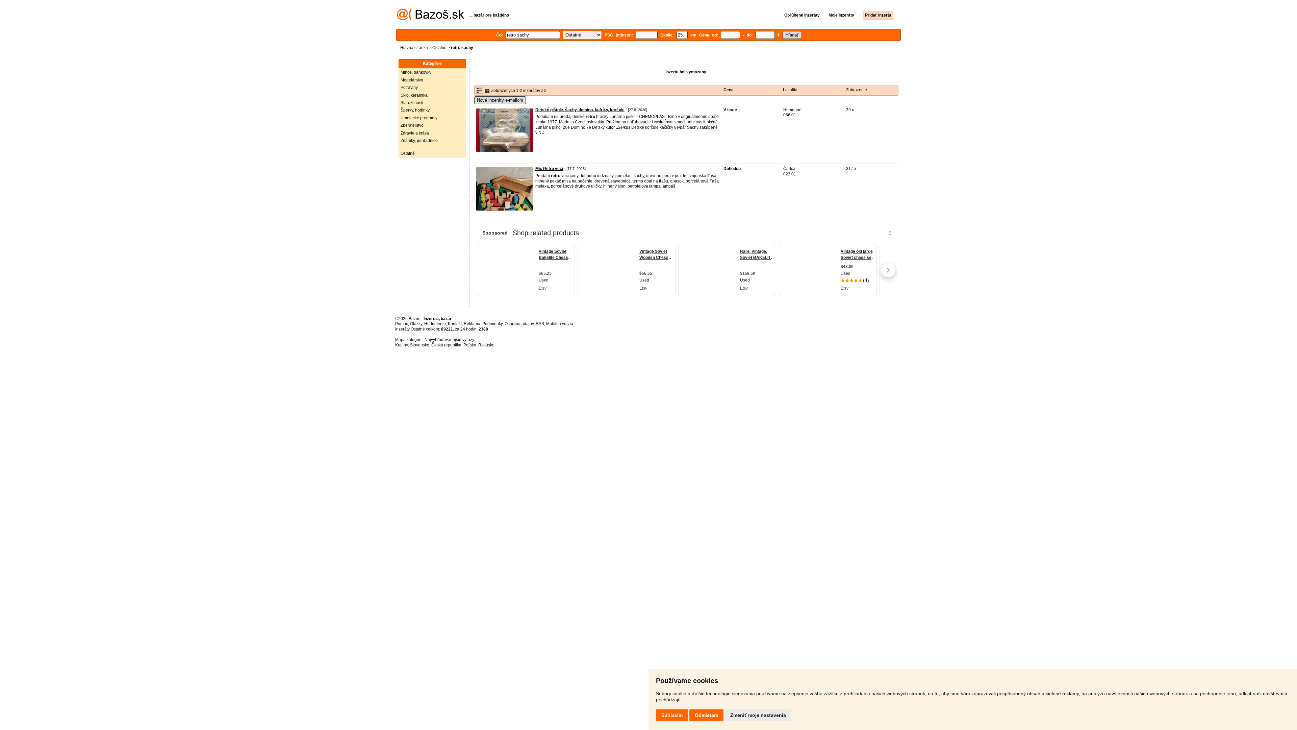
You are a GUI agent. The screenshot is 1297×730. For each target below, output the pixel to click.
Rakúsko (486, 345)
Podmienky (492, 323)
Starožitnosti (412, 102)
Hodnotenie (435, 323)
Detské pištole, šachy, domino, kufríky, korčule (580, 109)
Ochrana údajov (519, 323)
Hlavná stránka (414, 47)
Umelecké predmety (419, 118)
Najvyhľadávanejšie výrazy (449, 339)
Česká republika (446, 345)
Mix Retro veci (549, 168)
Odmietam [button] (706, 715)
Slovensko (419, 345)
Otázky (416, 323)
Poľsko (469, 345)
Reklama (472, 323)
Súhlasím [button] (672, 715)
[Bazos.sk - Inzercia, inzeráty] (430, 19)
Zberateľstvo (412, 125)
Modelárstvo (412, 80)
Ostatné (439, 47)
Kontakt (455, 323)
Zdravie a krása (415, 133)
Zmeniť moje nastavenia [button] (758, 715)
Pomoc (401, 323)
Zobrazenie (856, 90)
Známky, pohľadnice (419, 140)
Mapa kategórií (409, 339)
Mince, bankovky (416, 72)
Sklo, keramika (414, 95)
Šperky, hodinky (415, 110)
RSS (540, 323)
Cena (728, 90)
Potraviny (409, 87)
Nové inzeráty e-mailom (500, 100)
